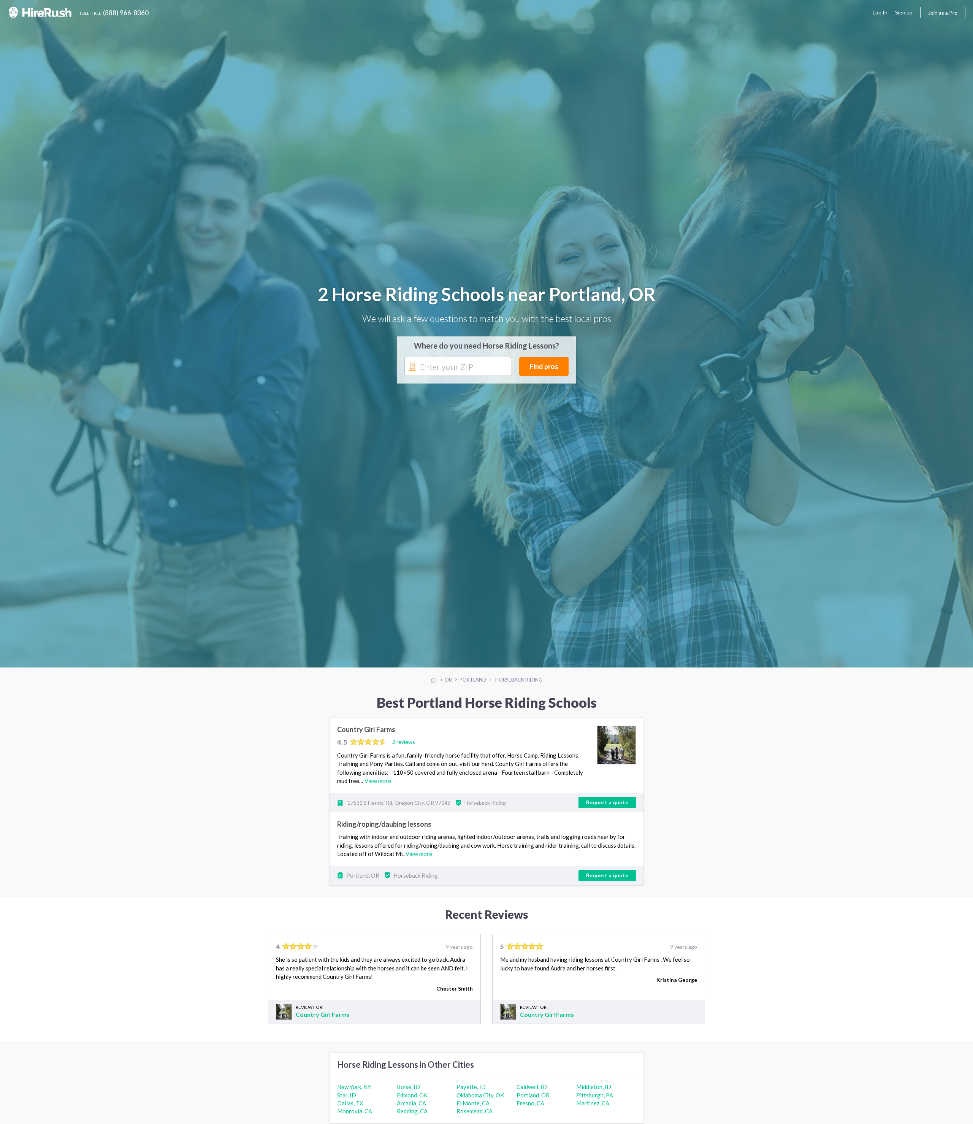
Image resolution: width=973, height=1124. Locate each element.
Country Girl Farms (366, 736)
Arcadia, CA (411, 1110)
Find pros (544, 369)
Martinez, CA (592, 1110)
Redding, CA (412, 1117)
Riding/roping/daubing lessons (384, 831)
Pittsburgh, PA (594, 1101)
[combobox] (458, 369)
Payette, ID (471, 1093)
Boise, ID (408, 1093)
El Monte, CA (473, 1110)
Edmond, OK (412, 1101)
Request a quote (607, 809)
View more (377, 787)
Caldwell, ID (532, 1093)
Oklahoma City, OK (480, 1101)
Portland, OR (533, 1101)
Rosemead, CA (474, 1117)
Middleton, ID (593, 1093)
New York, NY (354, 1093)
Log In (880, 12)
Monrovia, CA (354, 1117)
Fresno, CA (530, 1110)
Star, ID (346, 1101)
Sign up (904, 12)
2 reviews (403, 748)
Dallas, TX (350, 1110)
